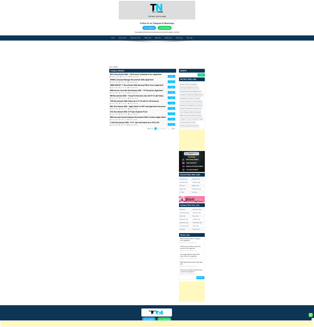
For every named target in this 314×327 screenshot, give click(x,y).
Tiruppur (200, 119)
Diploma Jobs (195, 185)
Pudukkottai (190, 94)
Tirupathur (188, 101)
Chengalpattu (191, 105)
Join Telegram (149, 28)
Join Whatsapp (164, 28)
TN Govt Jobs (122, 38)
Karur (181, 112)
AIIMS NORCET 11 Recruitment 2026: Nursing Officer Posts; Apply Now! (136, 85)
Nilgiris (182, 115)
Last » (173, 128)
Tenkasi (190, 98)
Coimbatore (199, 105)
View (172, 76)
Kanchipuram (189, 108)
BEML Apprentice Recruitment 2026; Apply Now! (191, 263)
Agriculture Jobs (184, 222)
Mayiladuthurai (199, 94)
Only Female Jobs (197, 222)
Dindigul (182, 108)
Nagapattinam (197, 91)
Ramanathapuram (193, 126)
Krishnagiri (189, 91)
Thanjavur (183, 119)
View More (200, 277)
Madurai (187, 112)
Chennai (188, 84)
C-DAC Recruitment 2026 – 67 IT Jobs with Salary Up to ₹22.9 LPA (134, 123)
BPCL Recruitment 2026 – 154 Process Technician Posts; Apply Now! (136, 74)
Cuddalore (194, 84)
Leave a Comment (134, 76)
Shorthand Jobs (184, 219)
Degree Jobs (183, 189)
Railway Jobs (168, 38)
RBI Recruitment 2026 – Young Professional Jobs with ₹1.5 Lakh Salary (136, 96)
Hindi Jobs (182, 229)
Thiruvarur (192, 122)
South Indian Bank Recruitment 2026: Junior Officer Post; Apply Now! (190, 255)
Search (201, 75)
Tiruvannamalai (184, 122)
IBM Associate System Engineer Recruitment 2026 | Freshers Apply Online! (138, 117)
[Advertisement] (157, 52)
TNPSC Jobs (147, 38)
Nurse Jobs (196, 216)
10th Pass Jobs (184, 182)
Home (110, 67)
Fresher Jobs (196, 229)
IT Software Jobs (184, 226)
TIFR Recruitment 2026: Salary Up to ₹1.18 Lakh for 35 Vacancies (134, 101)
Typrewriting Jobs (184, 212)
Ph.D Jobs (182, 185)
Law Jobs (194, 192)
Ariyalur (182, 84)
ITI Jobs (182, 192)
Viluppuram (183, 105)
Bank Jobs (158, 38)
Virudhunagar (183, 126)
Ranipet (195, 115)
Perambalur (188, 115)
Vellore (200, 101)
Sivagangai (183, 98)
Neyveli (192, 112)
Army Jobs (189, 38)
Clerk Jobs (182, 209)
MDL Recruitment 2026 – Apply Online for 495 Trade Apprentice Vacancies (138, 106)
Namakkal (197, 112)
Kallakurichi (191, 88)
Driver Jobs (183, 216)
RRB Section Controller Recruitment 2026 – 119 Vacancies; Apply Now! (136, 90)
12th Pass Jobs (196, 182)
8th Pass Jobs (196, 179)
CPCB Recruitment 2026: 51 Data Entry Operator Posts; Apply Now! (190, 247)
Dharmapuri (183, 88)
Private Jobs (179, 38)
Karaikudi (182, 91)
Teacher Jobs (196, 219)
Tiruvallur (194, 101)
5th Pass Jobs (183, 179)
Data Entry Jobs (197, 209)
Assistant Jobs (197, 212)
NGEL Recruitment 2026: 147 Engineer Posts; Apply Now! (190, 239)
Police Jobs (196, 226)
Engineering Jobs (196, 189)
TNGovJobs (124, 76)
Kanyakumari (197, 108)
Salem (200, 115)
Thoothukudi (196, 98)
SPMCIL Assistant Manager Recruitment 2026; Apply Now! (131, 80)
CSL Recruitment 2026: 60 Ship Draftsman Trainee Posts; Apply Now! (191, 270)
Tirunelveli (194, 119)
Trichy (182, 101)
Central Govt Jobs (135, 38)
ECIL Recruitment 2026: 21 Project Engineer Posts (129, 112)
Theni (188, 119)
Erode (196, 88)
